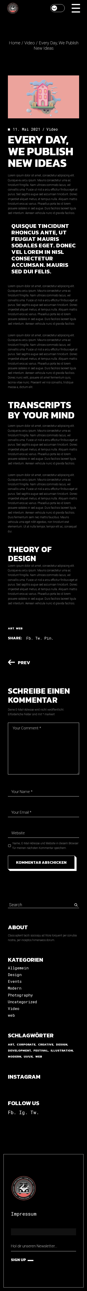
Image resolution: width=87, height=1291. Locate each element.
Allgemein (18, 967)
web (11, 1015)
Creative (45, 1044)
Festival (40, 1050)
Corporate (26, 1044)
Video (29, 42)
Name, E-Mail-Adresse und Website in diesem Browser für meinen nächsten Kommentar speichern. (45, 846)
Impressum (23, 1214)
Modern (14, 988)
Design (15, 974)
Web (19, 628)
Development (19, 1050)
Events (15, 981)
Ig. (23, 1112)
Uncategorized (22, 1001)
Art (11, 628)
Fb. (12, 1112)
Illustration (62, 1050)
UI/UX (28, 1056)
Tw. (34, 1112)
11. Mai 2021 (26, 129)
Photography (20, 995)
